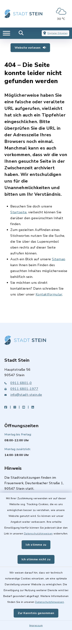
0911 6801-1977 (24, 389)
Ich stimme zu (36, 545)
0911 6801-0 (21, 383)
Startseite (18, 212)
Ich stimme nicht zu (36, 559)
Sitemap (58, 259)
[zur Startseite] (23, 14)
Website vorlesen (28, 48)
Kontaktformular (49, 294)
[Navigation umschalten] (6, 33)
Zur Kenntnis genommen (36, 613)
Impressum (36, 625)
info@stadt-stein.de (26, 394)
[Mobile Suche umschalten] (21, 33)
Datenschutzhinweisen (38, 533)
